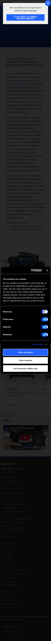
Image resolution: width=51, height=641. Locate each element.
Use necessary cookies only (25, 368)
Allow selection (25, 360)
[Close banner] (47, 270)
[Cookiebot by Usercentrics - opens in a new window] (31, 270)
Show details (37, 344)
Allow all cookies (25, 352)
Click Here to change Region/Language (25, 18)
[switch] (44, 319)
